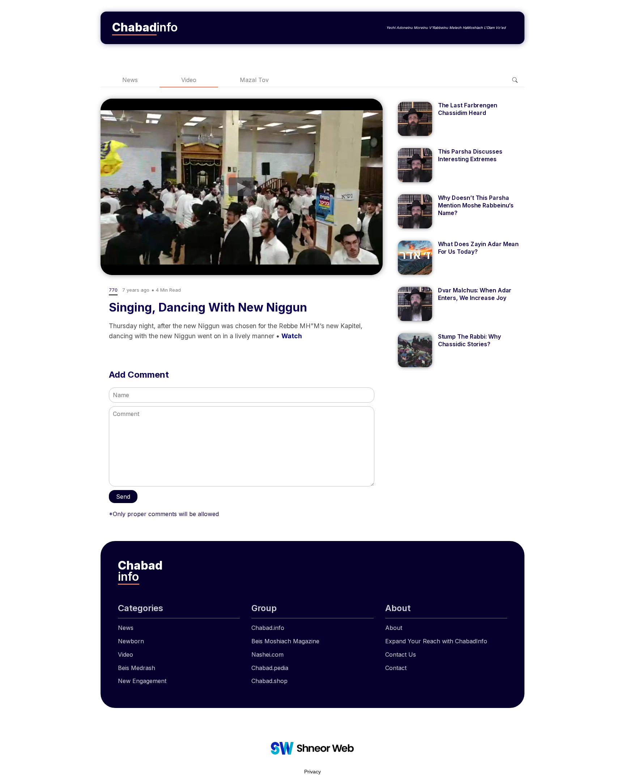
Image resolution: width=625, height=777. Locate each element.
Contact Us (400, 654)
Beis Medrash (136, 667)
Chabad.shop (269, 680)
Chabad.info (267, 627)
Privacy (312, 771)
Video (188, 79)
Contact (396, 667)
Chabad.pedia (269, 667)
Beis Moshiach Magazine (285, 641)
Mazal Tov (254, 79)
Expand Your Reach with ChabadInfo (436, 641)
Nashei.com (267, 654)
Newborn (131, 641)
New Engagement (142, 680)
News (130, 79)
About (393, 627)
